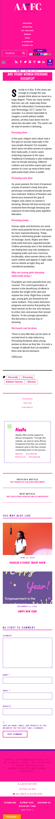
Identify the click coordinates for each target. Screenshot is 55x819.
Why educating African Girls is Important (28, 495)
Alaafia (20, 429)
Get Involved (27, 31)
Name (6, 675)
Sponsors (27, 27)
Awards (27, 34)
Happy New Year (27, 611)
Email (6, 691)
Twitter (27, 403)
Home (18, 71)
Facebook (27, 399)
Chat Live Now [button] (29, 789)
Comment (7, 636)
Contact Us (27, 45)
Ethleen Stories (14, 382)
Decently (13, 377)
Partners (27, 23)
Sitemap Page (27, 803)
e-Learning (27, 42)
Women (32, 382)
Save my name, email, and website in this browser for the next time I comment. (25, 727)
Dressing (28, 377)
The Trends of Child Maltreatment (27, 480)
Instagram (34, 457)
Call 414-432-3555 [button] (28, 784)
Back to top (27, 810)
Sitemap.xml (10, 803)
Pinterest (27, 407)
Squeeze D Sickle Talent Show (27, 562)
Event (27, 38)
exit (50, 63)
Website (7, 706)
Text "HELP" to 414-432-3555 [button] (28, 794)
